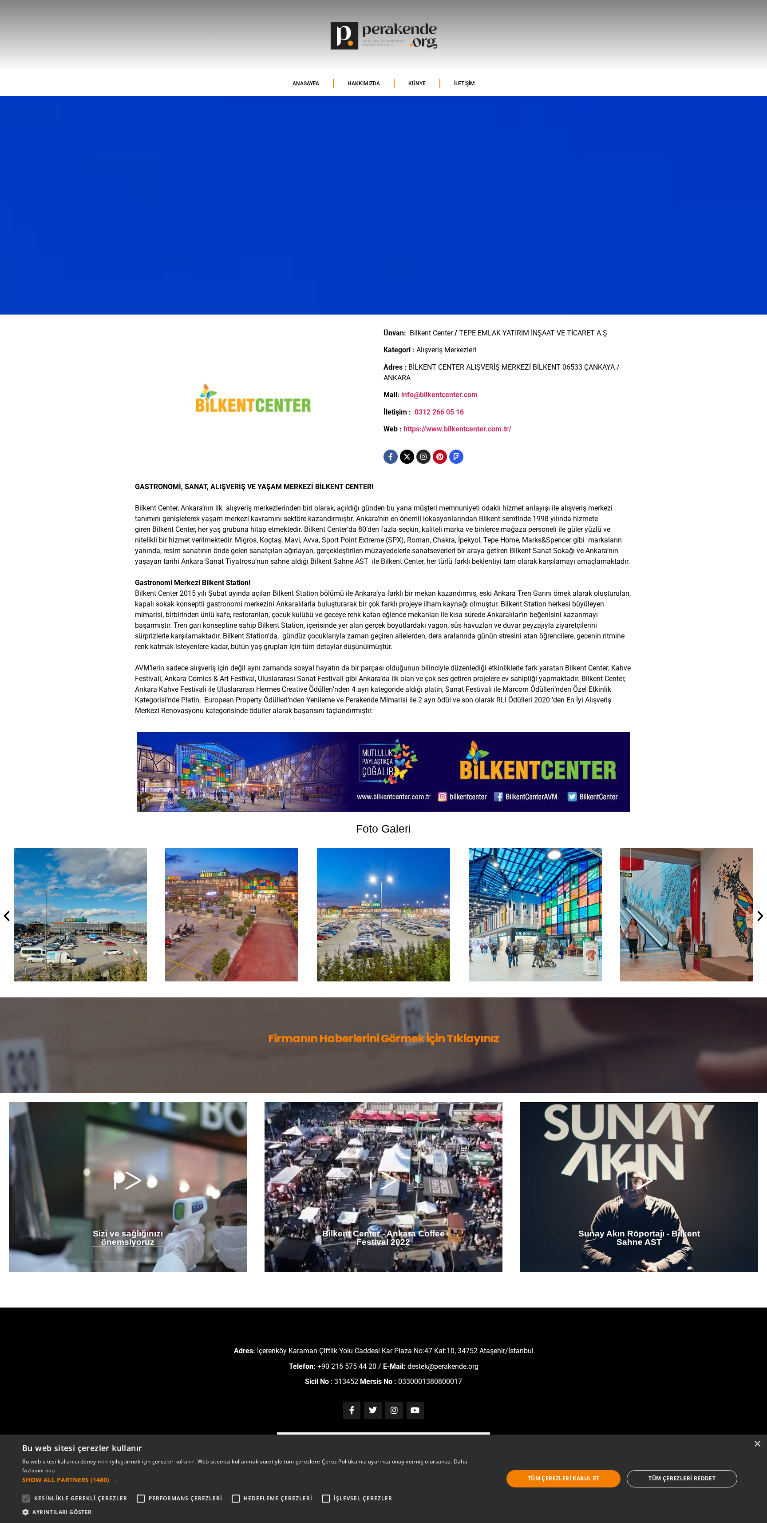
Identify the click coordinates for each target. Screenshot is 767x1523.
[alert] (383, 1479)
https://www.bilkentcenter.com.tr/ (457, 429)
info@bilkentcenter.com (439, 395)
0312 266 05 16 (439, 412)
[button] (6, 916)
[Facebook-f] (391, 457)
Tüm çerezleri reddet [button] (682, 1478)
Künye (417, 83)
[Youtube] (415, 1410)
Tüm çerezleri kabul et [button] (564, 1478)
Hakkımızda (364, 83)
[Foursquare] (456, 457)
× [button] (757, 1444)
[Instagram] (423, 457)
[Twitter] (373, 1410)
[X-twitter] (407, 457)
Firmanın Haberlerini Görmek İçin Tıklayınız (383, 1038)
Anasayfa (306, 83)
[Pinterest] (440, 457)
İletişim (464, 83)
